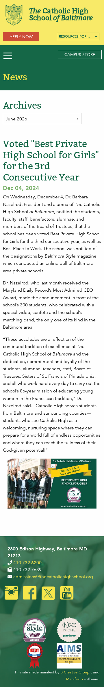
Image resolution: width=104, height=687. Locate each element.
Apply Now (21, 36)
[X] (48, 594)
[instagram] (11, 594)
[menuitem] (78, 36)
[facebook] (29, 594)
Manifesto (74, 679)
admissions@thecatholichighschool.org (53, 577)
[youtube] (66, 594)
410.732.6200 (27, 563)
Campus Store (79, 54)
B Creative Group (74, 672)
